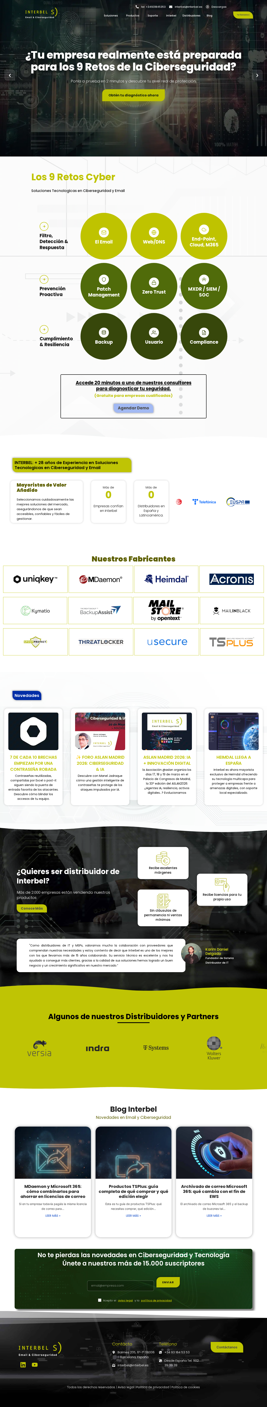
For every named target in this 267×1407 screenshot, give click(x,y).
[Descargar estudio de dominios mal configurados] (33, 731)
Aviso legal (126, 1387)
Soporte (153, 15)
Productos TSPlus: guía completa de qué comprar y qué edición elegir (133, 1191)
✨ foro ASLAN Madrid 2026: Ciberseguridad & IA (100, 763)
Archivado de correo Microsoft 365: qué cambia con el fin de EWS (214, 1191)
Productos (132, 15)
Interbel (171, 15)
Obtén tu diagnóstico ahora (133, 95)
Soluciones (111, 15)
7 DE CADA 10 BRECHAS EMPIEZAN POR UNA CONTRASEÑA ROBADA (33, 763)
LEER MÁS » (52, 1215)
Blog (209, 15)
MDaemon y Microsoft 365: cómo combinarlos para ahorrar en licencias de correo (52, 1191)
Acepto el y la (137, 1300)
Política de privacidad (152, 1387)
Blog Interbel (133, 1109)
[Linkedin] (23, 1365)
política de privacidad (156, 1300)
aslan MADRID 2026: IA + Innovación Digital (167, 760)
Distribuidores (191, 15)
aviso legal (125, 1300)
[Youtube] (35, 1365)
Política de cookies (185, 1387)
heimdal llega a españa (234, 760)
